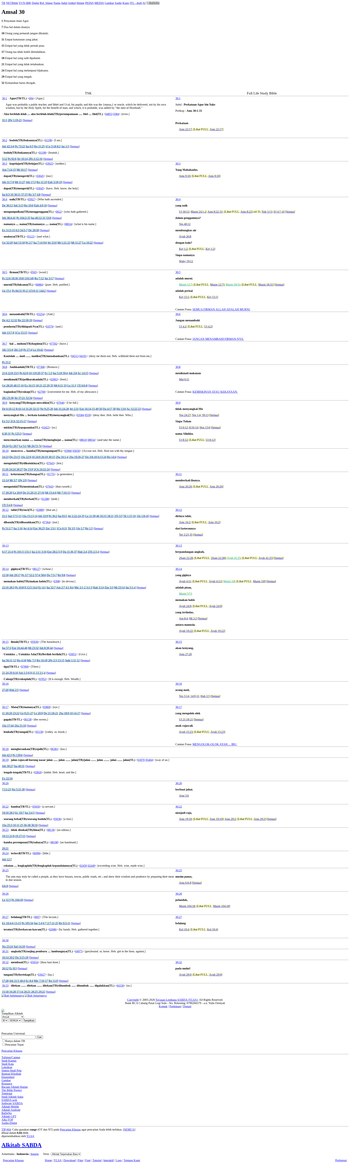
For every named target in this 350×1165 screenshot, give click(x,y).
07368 (40, 367)
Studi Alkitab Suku (12, 1096)
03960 (68, 450)
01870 (141, 759)
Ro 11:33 (41, 182)
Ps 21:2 (6, 362)
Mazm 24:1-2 (198, 211)
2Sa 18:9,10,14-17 (69, 713)
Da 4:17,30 (109, 408)
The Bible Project (11, 1090)
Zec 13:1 (51, 528)
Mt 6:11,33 (60, 385)
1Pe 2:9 (22, 480)
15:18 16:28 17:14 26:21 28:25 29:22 (23, 991)
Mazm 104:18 (187, 906)
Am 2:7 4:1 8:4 (65, 587)
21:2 (4, 516)
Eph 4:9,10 (40, 205)
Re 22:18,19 (25, 320)
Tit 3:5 (71, 528)
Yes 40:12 (184, 224)
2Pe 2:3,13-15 (56, 660)
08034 (68, 224)
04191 (83, 356)
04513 (75, 356)
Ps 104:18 (17, 899)
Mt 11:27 (20, 182)
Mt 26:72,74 (34, 446)
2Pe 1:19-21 (15, 120)
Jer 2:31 (74, 408)
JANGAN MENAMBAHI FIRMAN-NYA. (218, 338)
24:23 (5, 457)
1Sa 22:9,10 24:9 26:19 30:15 (38, 457)
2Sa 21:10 (20, 725)
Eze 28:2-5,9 (54, 551)
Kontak (163, 1006)
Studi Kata (7, 1063)
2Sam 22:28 (186, 558)
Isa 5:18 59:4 (60, 373)
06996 (36, 853)
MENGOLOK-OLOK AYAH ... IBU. (214, 744)
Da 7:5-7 (52, 575)
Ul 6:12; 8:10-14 (188, 427)
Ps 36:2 (53, 516)
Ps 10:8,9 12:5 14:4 (26, 587)
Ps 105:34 (27, 923)
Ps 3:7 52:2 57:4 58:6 (33, 575)
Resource (6, 1083)
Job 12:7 (7, 859)
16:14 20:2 (8, 957)
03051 (72, 654)
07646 (60, 402)
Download (69, 1160)
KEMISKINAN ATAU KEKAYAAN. (215, 391)
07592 (53, 343)
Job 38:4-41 (9, 217)
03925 (49, 163)
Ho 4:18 (21, 660)
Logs (119, 1160)
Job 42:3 (7, 755)
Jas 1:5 (65, 146)
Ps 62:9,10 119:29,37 (32, 373)
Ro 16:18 (42, 660)
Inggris (35, 1154)
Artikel (72, 3)
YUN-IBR (25, 3)
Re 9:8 (61, 575)
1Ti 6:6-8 (82, 385)
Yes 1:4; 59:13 (200, 415)
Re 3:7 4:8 (34, 194)
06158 (27, 719)
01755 (51, 474)
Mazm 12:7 (185, 284)
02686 (52, 929)
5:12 (4, 158)
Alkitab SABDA (21, 1145)
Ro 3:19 (53, 980)
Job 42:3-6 (8, 146)
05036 (57, 819)
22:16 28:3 (8, 587)
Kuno (125, 3)
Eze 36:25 (39, 528)
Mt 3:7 (13, 480)
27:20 (5, 689)
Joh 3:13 (18, 205)
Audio (118, 3)
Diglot (35, 3)
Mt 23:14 (119, 587)
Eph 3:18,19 (55, 182)
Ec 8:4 (29, 980)
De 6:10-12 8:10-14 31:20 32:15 (20, 408)
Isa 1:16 (18, 528)
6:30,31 (6, 433)
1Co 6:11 (62, 528)
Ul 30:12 (184, 211)
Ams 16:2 (184, 522)
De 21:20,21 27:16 (33, 492)
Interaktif (108, 1160)
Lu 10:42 (38, 349)
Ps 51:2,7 (7, 528)
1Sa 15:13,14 (29, 516)
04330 (120, 985)
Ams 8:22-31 (215, 211)
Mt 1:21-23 (63, 242)
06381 (54, 749)
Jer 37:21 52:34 (23, 398)
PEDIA (89, 3)
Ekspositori (7, 1077)
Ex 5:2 (6, 421)
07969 (24, 666)
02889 (40, 509)
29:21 (5, 848)
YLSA (30, 1136)
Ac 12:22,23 (134, 408)
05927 (31, 199)
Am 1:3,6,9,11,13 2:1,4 (32, 672)
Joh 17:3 (31, 182)
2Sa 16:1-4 (62, 457)
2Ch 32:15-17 (18, 421)
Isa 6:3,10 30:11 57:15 (15, 194)
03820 (38, 772)
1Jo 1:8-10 (143, 516)
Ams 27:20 (185, 654)
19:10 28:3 (8, 812)
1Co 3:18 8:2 (53, 146)
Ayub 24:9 (185, 606)
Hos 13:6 (205, 427)
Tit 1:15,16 (129, 516)
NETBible (12, 3)
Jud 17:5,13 (14, 516)
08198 (54, 842)
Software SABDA (12, 1103)
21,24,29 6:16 (10, 672)
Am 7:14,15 (9, 169)
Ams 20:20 (185, 486)
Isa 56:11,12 (9, 660)
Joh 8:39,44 (46, 648)
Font (87, 1160)
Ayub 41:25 (234, 558)
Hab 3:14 (98, 587)
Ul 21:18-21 (186, 719)
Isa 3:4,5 (30, 812)
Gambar (109, 3)
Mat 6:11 (184, 379)
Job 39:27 (7, 766)
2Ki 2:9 (18, 349)
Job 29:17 (15, 575)
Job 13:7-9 (8, 332)
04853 (108, 114)
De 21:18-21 (51, 713)
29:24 (5, 446)
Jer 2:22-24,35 (76, 516)
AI (143, 3)
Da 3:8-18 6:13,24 (95, 457)
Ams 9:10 (184, 176)
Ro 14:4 (111, 457)
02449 (91, 865)
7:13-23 (6, 789)
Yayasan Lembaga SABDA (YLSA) (176, 999)
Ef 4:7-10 (279, 211)
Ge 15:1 (6, 290)
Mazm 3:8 (229, 581)
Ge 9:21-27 (26, 713)
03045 (40, 176)
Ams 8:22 (246, 211)
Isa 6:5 (29, 146)
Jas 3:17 (49, 278)
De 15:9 (28, 469)
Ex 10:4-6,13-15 (11, 923)
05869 (46, 707)
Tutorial (96, 1160)
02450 (83, 865)
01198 (48, 140)
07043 (50, 463)
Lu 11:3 (71, 385)
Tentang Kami (132, 1160)
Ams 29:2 (230, 819)
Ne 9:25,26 (46, 408)
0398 (57, 581)
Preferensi (341, 1160)
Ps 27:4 (27, 349)
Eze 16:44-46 (19, 648)
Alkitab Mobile (10, 1106)
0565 (34, 272)
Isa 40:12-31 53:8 (41, 217)
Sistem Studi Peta (11, 1070)
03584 (80, 415)
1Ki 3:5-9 (7, 349)
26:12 (5, 968)
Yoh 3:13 (267, 211)
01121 (30, 236)
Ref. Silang (46, 3)
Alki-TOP (7, 1119)
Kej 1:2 (183, 248)
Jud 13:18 (19, 242)
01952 (42, 679)
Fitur (80, 1160)
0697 (37, 917)
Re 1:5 (89, 528)
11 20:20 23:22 (10, 713)
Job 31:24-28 (61, 408)
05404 (149, 759)
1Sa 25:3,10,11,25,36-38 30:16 (20, 825)
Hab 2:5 (14, 689)
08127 (36, 568)
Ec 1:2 (48, 373)
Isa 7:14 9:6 (40, 242)
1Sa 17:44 (8, 725)
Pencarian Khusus (11, 1050)
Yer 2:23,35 (185, 534)
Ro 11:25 (39, 146)
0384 (116, 114)
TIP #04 (6, 1129)
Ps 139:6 (18, 755)
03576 (49, 326)
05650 (76, 450)
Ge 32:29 (7, 242)
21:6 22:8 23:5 (10, 373)
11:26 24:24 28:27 (12, 469)
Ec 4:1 (42, 587)
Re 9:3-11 (64, 923)
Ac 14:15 (82, 373)
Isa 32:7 (51, 587)
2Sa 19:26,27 (76, 457)
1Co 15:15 (21, 332)
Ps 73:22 (20, 146)
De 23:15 (14, 457)
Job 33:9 (43, 516)
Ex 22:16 (7, 778)
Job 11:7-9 (8, 182)
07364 (46, 522)
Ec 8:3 (13, 968)
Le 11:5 (6, 899)
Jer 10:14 (22, 158)
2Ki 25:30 (8, 398)
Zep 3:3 (108, 587)
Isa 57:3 (6, 648)
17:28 (5, 980)
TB (3, 3)
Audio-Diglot (9, 1123)
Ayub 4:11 (185, 581)
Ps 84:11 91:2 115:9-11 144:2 (29, 290)
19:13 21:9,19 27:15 (13, 836)
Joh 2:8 (73, 373)
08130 (51, 829)
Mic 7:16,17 (41, 980)
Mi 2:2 (193, 618)
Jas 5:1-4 (130, 587)
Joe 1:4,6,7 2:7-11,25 (46, 923)
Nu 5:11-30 (18, 789)
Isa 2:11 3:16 (39, 551)
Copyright (133, 999)
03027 (41, 974)
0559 (88, 415)
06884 (39, 284)
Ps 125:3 (16, 433)
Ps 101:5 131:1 (22, 551)
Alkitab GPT (8, 1116)
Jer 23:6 (52, 242)
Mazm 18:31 (233, 284)
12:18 (5, 575)
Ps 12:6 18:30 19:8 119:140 (18, 278)
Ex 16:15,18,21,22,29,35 (38, 385)
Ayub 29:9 (185, 974)
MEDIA (99, 3)
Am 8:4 (183, 618)
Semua (27, 120)
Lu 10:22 (87, 242)
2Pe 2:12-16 (35, 158)
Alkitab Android (10, 1109)
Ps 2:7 (29, 242)
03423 (45, 427)
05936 (34, 641)
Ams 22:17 (185, 129)
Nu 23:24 (7, 946)
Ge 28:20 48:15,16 (13, 385)
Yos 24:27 (185, 415)
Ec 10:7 (19, 812)
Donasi (187, 1006)
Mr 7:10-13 (63, 492)
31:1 (4, 120)
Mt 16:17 (22, 169)
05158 (39, 731)
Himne (80, 3)
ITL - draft (136, 3)
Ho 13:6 (121, 408)
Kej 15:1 (184, 297)
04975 (78, 951)
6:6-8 (5, 886)
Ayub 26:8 (185, 236)
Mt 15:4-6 (51, 492)
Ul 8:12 (183, 439)
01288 (45, 498)
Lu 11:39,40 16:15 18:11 (99, 516)
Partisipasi (175, 1006)
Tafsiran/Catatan (10, 1057)
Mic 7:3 (31, 660)
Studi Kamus (8, 1060)
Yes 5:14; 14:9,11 (189, 696)
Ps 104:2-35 (23, 217)
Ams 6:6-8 (185, 882)
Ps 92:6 (12, 158)
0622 (59, 211)
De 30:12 (7, 205)
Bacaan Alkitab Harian (14, 1086)
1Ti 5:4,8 (7, 505)
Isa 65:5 (62, 516)
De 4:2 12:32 (9, 320)
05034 (34, 962)
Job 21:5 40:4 (17, 980)
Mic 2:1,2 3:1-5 (83, 587)
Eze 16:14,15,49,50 (90, 408)
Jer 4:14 (27, 528)
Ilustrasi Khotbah (11, 1073)
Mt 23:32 (33, 648)
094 (31, 98)
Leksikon (6, 1067)
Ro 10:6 (28, 205)
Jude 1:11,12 (72, 660)
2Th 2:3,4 (93, 551)
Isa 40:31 (19, 766)
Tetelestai (6, 1093)
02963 (54, 379)
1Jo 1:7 (80, 528)
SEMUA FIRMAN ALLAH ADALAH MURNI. (221, 309)
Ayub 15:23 (186, 731)
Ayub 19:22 (186, 630)
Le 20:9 (17, 492)
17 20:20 (7, 492)
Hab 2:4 (82, 551)
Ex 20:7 (13, 446)
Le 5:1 (23, 446)
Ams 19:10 (185, 819)
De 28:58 (33, 230)
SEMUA (129, 1129)
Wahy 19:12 (186, 261)
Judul (64, 3)
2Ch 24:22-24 (42, 469)
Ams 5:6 (184, 795)
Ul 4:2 (182, 326)
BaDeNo (154, 3)
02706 (41, 391)
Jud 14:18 (19, 946)
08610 (83, 439)
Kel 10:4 (184, 929)
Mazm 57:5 (185, 593)
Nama (56, 3)
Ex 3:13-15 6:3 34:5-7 (15, 230)
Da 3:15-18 (21, 957)
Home (48, 1160)
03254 (40, 314)
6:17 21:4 (7, 551)
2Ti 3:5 (118, 516)
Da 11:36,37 (70, 551)
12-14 (5, 480)
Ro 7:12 (39, 278)
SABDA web (9, 1100)
